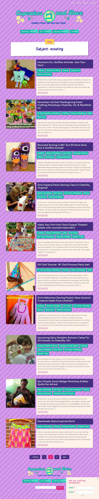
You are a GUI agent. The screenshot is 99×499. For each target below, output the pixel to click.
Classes (74, 31)
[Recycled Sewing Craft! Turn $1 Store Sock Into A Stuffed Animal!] (20, 160)
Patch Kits (41, 117)
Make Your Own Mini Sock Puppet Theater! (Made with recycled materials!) (63, 226)
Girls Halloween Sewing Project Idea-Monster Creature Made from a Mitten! (64, 299)
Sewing (65, 70)
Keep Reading (43, 92)
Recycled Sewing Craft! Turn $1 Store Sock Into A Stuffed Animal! (62, 146)
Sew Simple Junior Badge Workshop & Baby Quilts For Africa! (63, 383)
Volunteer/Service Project (64, 393)
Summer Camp (78, 237)
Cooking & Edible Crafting (47, 346)
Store (79, 3)
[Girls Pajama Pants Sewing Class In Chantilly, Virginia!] (20, 200)
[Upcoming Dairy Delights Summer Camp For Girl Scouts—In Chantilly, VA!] (20, 355)
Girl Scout (67, 153)
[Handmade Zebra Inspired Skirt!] (20, 433)
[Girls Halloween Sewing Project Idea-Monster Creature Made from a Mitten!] (20, 313)
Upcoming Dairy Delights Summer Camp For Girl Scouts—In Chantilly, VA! (63, 339)
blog (49, 41)
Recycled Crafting (53, 70)
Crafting (41, 70)
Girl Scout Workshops (73, 193)
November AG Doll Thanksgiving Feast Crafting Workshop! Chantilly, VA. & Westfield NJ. (64, 105)
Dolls (89, 113)
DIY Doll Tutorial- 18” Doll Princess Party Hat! (64, 265)
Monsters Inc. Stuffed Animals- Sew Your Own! (61, 63)
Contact (93, 3)
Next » (65, 457)
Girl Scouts (45, 31)
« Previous (34, 457)
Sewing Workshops (44, 74)
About (85, 3)
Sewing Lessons (60, 31)
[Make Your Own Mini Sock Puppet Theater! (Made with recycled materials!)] (20, 240)
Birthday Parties (29, 31)
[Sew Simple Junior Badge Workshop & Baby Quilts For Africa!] (20, 397)
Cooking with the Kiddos (69, 346)
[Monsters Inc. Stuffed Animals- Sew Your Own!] (20, 78)
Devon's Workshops (78, 113)
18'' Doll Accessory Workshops (48, 113)
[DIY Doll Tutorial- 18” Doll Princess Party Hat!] (20, 276)
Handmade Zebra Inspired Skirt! (56, 421)
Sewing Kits (75, 70)
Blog (73, 3)
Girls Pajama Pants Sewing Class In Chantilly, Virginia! (64, 186)
